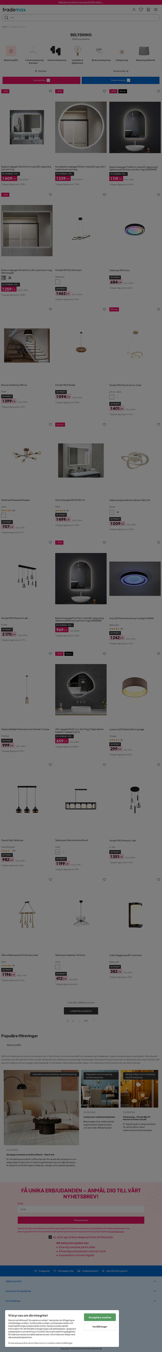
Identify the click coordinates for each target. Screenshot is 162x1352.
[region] (62, 1328)
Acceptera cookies (100, 1317)
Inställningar (100, 1326)
